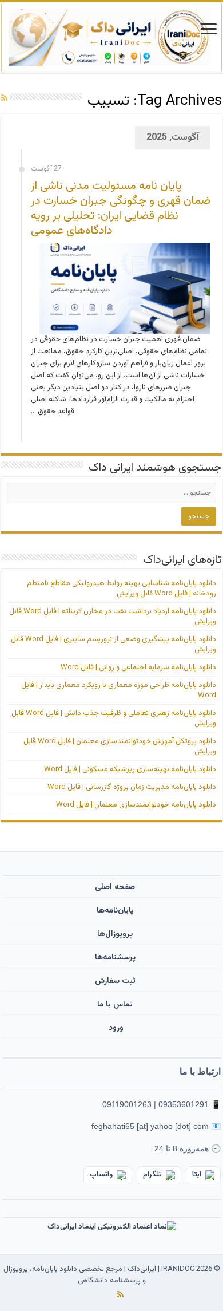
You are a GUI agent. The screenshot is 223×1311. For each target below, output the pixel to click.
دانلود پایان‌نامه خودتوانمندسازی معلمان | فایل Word (136, 805)
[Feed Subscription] (4, 99)
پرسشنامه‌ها (115, 957)
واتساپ (101, 1174)
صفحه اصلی (115, 887)
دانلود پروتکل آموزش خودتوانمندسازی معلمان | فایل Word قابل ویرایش (119, 746)
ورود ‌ (115, 1028)
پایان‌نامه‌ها (115, 911)
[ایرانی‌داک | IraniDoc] (111, 37)
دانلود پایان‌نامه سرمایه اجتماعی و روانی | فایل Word (138, 667)
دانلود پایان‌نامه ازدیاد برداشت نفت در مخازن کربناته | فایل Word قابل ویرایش (112, 616)
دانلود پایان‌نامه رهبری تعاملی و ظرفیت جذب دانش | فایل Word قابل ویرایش (113, 718)
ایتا (196, 1174)
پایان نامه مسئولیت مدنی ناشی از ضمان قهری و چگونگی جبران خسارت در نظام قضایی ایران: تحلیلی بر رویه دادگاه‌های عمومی (120, 208)
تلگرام (152, 1174)
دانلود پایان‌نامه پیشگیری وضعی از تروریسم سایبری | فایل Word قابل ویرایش (113, 645)
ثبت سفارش (115, 981)
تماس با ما (115, 1004)
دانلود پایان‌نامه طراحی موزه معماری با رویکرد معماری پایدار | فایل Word (118, 690)
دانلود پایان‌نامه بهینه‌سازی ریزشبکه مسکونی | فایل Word (130, 769)
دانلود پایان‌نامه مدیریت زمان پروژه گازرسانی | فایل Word (131, 787)
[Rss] (120, 1294)
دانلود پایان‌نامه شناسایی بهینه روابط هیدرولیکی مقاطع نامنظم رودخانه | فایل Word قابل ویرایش (121, 588)
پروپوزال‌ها (115, 934)
